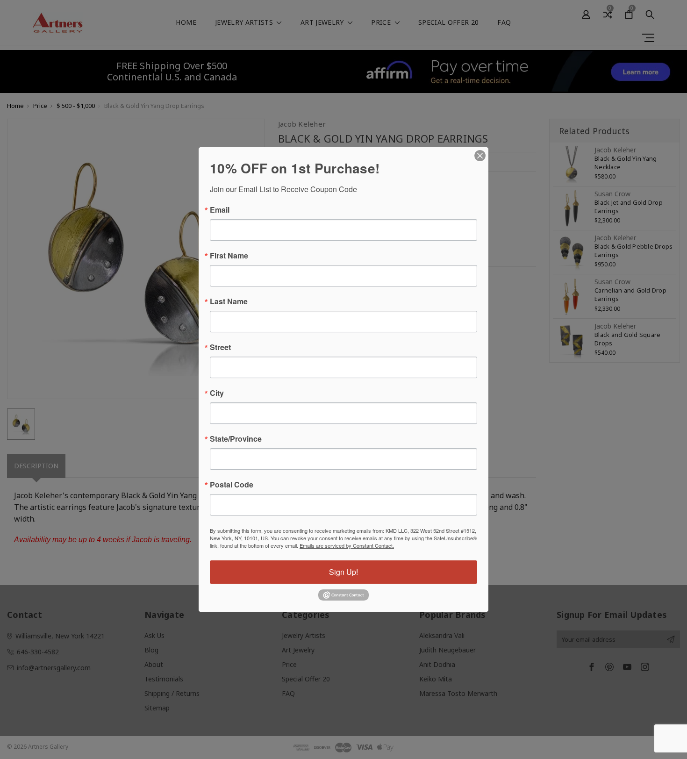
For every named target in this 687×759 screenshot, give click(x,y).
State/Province (236, 439)
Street (220, 347)
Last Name (229, 301)
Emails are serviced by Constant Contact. (347, 545)
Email (219, 210)
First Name (229, 255)
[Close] (480, 155)
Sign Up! (343, 571)
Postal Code (231, 484)
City (217, 393)
